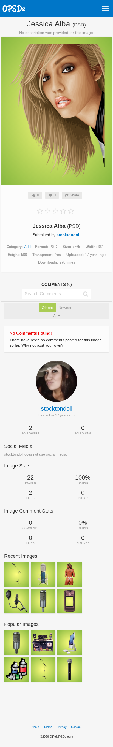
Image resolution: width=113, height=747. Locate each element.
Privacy (61, 727)
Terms (48, 727)
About (35, 727)
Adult (28, 247)
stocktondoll (68, 234)
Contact (76, 727)
